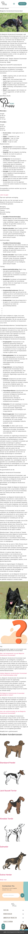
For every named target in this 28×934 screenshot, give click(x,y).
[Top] (3, 926)
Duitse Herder (6, 875)
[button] (14, 3)
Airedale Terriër (6, 819)
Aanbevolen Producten (10, 918)
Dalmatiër (4, 847)
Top (3, 927)
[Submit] (22, 895)
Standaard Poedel (7, 763)
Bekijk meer (3, 879)
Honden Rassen (7, 914)
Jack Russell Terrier (8, 791)
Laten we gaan (4, 195)
